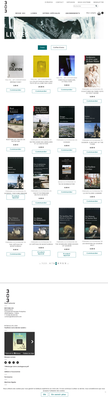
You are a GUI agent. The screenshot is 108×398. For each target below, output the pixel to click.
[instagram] (13, 362)
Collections (58, 47)
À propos (49, 2)
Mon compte (91, 13)
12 (63, 263)
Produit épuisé (15, 197)
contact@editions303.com (13, 316)
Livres (34, 13)
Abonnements (73, 13)
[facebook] (9, 362)
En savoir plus (58, 394)
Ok (44, 394)
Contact (60, 2)
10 (58, 263)
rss (17, 362)
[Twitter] (5, 362)
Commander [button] (15, 90)
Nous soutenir (84, 2)
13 (65, 263)
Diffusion (71, 2)
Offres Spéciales (51, 13)
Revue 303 (20, 13)
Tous (42, 47)
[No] (105, 392)
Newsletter (98, 2)
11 (60, 263)
